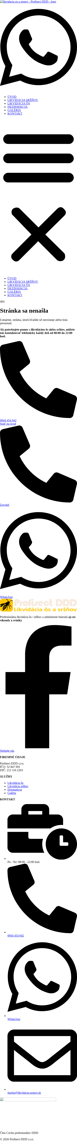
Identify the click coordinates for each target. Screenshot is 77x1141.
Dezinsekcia (14, 789)
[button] (38, 196)
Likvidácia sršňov (17, 786)
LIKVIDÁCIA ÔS (18, 103)
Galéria (11, 793)
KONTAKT (14, 113)
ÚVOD (11, 96)
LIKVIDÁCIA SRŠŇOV (22, 100)
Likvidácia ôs (15, 782)
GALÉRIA (14, 110)
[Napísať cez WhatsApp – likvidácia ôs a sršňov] (38, 90)
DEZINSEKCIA (17, 106)
